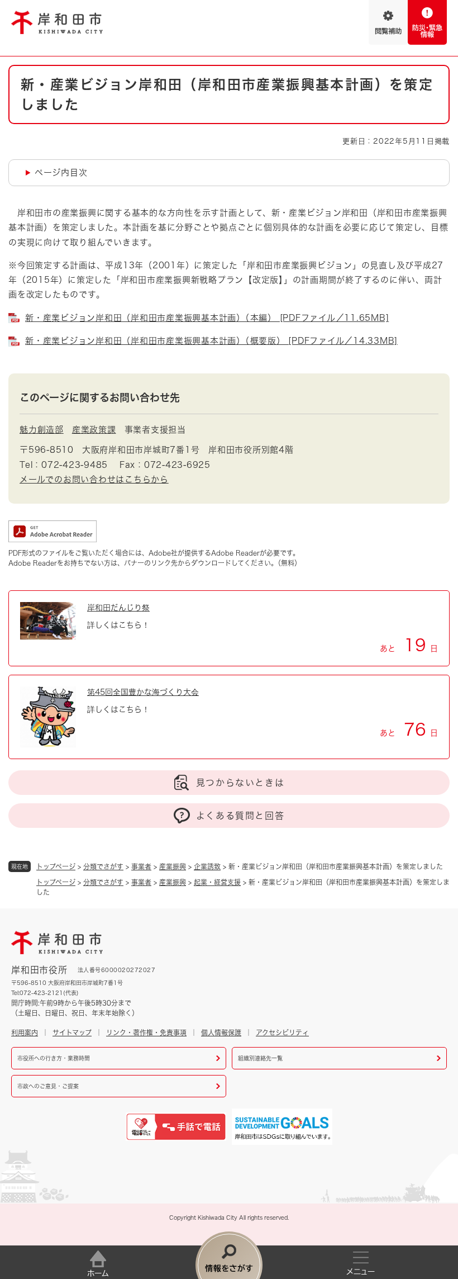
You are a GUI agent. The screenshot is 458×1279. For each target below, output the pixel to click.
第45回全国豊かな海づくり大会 (143, 692)
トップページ (55, 866)
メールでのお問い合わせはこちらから (94, 479)
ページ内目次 (61, 172)
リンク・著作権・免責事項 (146, 1032)
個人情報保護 (221, 1032)
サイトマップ (72, 1032)
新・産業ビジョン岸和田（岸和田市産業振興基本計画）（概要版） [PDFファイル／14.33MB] (211, 341)
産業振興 (172, 866)
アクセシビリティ (282, 1032)
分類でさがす (103, 866)
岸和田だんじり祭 (118, 608)
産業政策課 (94, 429)
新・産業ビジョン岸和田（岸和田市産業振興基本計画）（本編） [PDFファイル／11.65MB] (207, 318)
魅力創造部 (42, 429)
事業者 (141, 866)
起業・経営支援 (217, 882)
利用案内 (24, 1032)
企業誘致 (207, 866)
